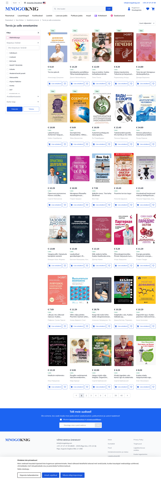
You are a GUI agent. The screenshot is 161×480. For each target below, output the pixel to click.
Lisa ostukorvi (56, 84)
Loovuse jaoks (61, 15)
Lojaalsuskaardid (114, 456)
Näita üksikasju (23, 469)
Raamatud (9, 15)
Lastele (49, 15)
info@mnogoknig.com (132, 3)
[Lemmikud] (147, 8)
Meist (110, 440)
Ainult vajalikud (50, 475)
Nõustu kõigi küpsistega (72, 475)
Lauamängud (23, 15)
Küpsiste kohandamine (29, 475)
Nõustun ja (82, 419)
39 (116, 395)
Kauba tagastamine (140, 454)
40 (121, 395)
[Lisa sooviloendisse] (65, 83)
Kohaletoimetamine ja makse (118, 452)
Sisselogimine (136, 10)
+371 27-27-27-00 (149, 3)
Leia (108, 9)
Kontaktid (111, 444)
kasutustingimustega (76, 419)
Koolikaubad (37, 15)
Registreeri (135, 8)
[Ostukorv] (153, 8)
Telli (98, 425)
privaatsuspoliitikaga (94, 419)
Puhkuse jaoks (77, 15)
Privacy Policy (138, 440)
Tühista (31, 109)
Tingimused (138, 444)
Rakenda (15, 109)
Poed (110, 448)
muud (88, 15)
